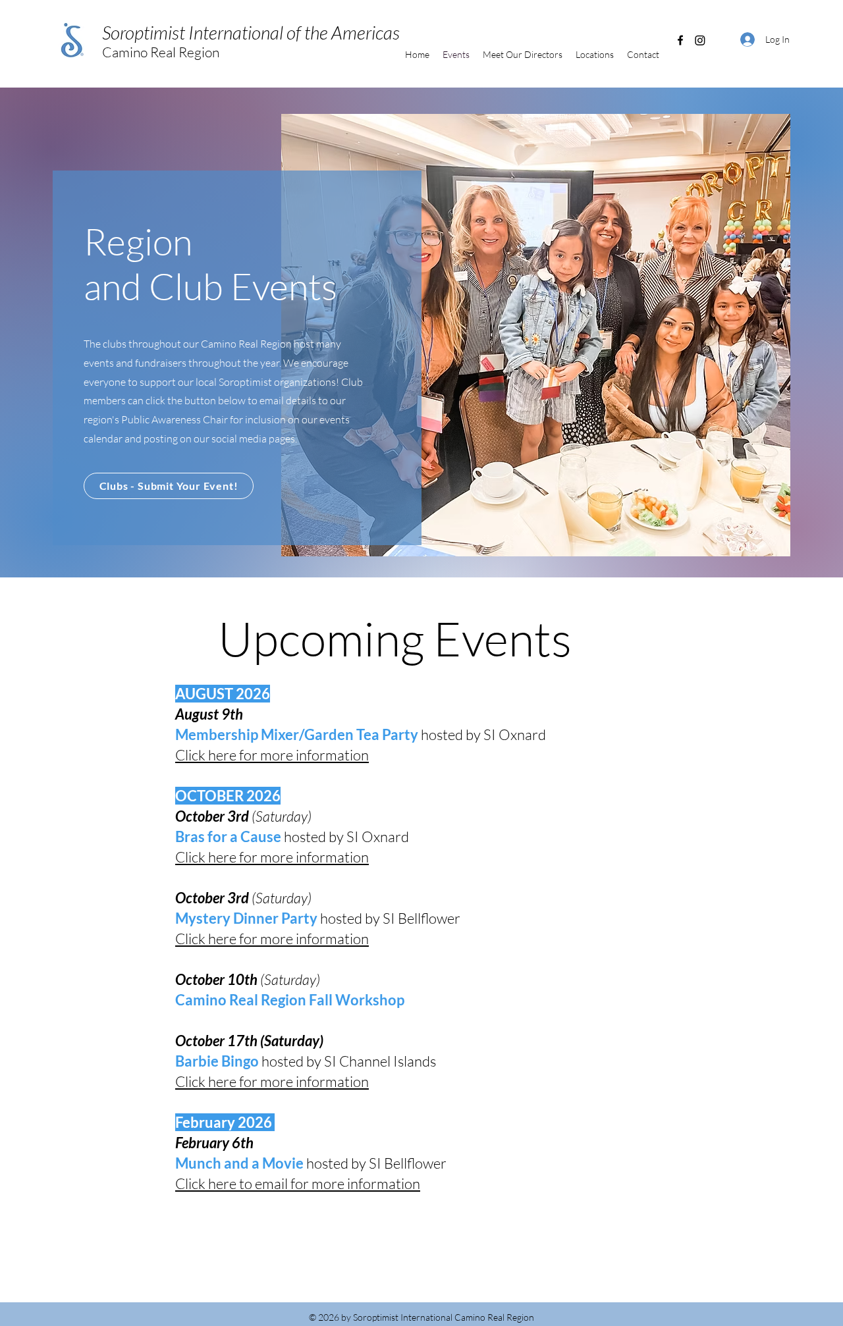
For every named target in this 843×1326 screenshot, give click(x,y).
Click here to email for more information (297, 1183)
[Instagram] (700, 40)
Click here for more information (272, 857)
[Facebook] (680, 40)
